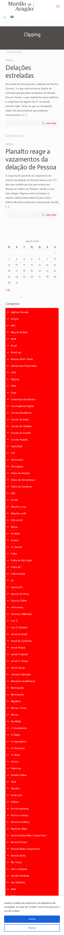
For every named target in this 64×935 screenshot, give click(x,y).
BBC (13, 325)
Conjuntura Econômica (23, 399)
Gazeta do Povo (20, 593)
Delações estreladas (19, 71)
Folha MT (16, 567)
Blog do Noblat (19, 332)
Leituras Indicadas (21, 674)
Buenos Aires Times (22, 359)
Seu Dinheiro (18, 882)
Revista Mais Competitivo (25, 848)
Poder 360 (16, 795)
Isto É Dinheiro (19, 627)
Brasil (14, 345)
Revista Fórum (19, 842)
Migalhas (16, 701)
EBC (13, 493)
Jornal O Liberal (19, 654)
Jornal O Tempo (19, 661)
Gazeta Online (19, 600)
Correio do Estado (21, 432)
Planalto (15, 788)
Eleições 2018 (18, 513)
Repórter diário (19, 828)
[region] (32, 915)
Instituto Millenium (21, 614)
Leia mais (51, 123)
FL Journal (16, 546)
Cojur (13, 392)
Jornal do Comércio (21, 640)
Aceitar (32, 919)
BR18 (13, 339)
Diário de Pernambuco (23, 479)
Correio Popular (19, 439)
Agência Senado (20, 312)
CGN (13, 372)
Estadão (15, 533)
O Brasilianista (19, 728)
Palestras (16, 768)
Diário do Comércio (21, 486)
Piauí (13, 781)
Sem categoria (19, 869)
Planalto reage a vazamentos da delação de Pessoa (30, 159)
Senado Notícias (20, 875)
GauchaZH (17, 587)
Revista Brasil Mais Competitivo (28, 835)
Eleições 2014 (18, 506)
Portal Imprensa (20, 808)
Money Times (18, 708)
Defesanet (17, 459)
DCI (13, 453)
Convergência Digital (22, 406)
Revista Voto (18, 855)
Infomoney (17, 607)
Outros (15, 761)
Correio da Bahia (20, 419)
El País (14, 500)
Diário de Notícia (20, 473)
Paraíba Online (19, 775)
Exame (15, 540)
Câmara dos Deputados (24, 365)
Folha (14, 553)
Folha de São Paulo (21, 560)
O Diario (15, 734)
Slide (13, 889)
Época (14, 526)
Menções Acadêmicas (23, 681)
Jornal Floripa (18, 647)
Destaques (17, 466)
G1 (12, 580)
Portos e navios (19, 815)
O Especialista (18, 741)
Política (9, 60)
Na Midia (16, 721)
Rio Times (16, 862)
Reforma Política (20, 822)
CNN (13, 385)
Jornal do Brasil (19, 634)
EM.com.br (17, 520)
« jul (7, 289)
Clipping (15, 379)
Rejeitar (32, 927)
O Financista (18, 748)
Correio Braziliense (21, 412)
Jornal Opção (18, 667)
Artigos (15, 318)
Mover (14, 714)
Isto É (14, 620)
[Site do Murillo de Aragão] (32, 6)
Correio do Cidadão (21, 426)
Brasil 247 (16, 352)
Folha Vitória (18, 573)
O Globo (15, 754)
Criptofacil (16, 446)
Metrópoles (17, 687)
